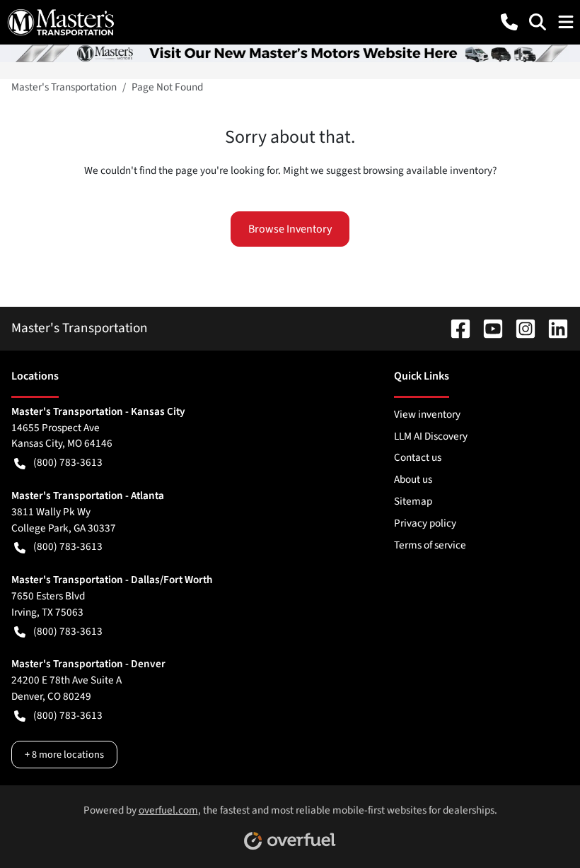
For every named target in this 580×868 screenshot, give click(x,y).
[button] (509, 22)
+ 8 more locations (64, 754)
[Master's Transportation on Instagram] (520, 328)
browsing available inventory (427, 170)
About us (413, 479)
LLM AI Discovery (431, 436)
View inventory (427, 414)
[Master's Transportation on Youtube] (487, 328)
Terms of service (430, 545)
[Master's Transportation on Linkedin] (552, 328)
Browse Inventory (290, 229)
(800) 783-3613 (68, 462)
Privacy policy (425, 523)
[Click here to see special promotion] (290, 52)
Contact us (417, 457)
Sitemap (413, 501)
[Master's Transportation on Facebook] (455, 328)
